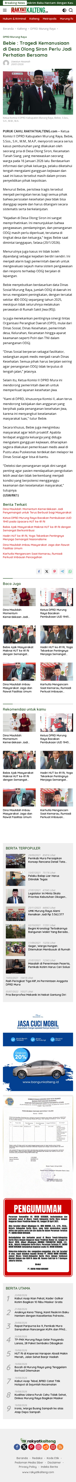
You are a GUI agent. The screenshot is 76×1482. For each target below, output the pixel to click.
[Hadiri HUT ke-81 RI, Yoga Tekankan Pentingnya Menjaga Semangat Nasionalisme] (56, 634)
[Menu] (5, 10)
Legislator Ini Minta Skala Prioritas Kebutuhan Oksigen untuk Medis (46, 895)
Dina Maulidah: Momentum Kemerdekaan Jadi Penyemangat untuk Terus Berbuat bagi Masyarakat (37, 510)
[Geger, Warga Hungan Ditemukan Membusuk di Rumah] (15, 949)
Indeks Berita (49, 1467)
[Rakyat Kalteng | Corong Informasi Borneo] (29, 10)
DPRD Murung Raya (15, 37)
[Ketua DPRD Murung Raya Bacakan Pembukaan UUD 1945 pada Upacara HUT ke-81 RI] (56, 597)
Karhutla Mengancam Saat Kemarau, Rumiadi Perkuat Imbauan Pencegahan (32, 555)
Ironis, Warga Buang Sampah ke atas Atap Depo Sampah (39, 1410)
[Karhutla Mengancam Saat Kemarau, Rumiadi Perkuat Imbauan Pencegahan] (56, 672)
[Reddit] (46, 1447)
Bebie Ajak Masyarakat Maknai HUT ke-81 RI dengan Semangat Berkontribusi (37, 528)
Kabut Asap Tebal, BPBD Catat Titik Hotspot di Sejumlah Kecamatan (37, 1382)
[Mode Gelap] (64, 10)
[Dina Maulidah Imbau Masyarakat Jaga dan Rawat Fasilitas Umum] (19, 672)
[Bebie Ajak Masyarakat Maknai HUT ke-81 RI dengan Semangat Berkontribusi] (19, 634)
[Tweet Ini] (47, 571)
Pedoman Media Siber (29, 1462)
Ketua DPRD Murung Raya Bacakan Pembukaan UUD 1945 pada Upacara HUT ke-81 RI (37, 519)
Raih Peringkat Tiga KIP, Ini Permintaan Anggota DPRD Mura (37, 982)
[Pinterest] (31, 1447)
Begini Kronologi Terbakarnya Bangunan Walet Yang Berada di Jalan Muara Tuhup (48, 930)
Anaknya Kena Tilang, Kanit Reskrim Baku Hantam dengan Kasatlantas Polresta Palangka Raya (42, 1314)
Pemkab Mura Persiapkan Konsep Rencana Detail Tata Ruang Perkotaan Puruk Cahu (47, 860)
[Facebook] (17, 1447)
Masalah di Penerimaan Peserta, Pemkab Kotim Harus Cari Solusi (49, 965)
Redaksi (37, 1458)
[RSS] (60, 1447)
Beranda (22, 1458)
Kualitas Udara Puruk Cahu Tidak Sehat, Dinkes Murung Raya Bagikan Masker (40, 1396)
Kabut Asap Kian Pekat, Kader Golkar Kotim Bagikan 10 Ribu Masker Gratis (39, 1300)
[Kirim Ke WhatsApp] (70, 571)
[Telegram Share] (62, 571)
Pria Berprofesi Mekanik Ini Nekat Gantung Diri (36, 994)
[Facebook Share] (39, 571)
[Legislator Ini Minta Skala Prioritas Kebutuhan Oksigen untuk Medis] (15, 896)
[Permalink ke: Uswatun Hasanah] (6, 63)
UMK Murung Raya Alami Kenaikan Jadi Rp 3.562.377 (46, 912)
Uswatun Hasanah (20, 61)
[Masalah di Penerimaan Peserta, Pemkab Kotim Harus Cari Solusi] (15, 966)
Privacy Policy (28, 1467)
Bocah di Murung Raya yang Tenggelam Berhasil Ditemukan (41, 1368)
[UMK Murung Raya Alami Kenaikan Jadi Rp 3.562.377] (15, 914)
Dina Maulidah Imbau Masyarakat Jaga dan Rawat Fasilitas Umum (36, 546)
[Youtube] (53, 1447)
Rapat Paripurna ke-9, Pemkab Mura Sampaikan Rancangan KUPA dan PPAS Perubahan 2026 (40, 1327)
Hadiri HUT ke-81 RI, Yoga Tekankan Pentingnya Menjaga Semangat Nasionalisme (33, 537)
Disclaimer (54, 1462)
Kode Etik (53, 1458)
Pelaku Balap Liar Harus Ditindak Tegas (43, 877)
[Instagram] (38, 1447)
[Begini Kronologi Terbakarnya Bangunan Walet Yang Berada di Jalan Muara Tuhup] (15, 931)
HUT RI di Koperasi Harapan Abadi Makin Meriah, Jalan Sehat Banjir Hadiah (41, 1355)
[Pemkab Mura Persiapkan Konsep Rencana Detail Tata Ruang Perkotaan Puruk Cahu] (15, 861)
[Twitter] (24, 1447)
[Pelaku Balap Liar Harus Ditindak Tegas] (15, 878)
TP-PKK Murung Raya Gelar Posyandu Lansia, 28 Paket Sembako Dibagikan (39, 1341)
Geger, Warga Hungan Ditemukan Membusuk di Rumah (49, 947)
